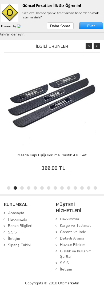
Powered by (9, 26)
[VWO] (22, 27)
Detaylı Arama (72, 238)
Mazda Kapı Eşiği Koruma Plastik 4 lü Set (52, 155)
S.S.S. (13, 232)
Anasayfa (16, 213)
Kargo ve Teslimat (75, 225)
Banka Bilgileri (20, 225)
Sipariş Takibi (19, 245)
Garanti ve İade (73, 232)
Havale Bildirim (72, 244)
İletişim (14, 238)
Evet (91, 26)
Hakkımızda (17, 219)
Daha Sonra (60, 26)
